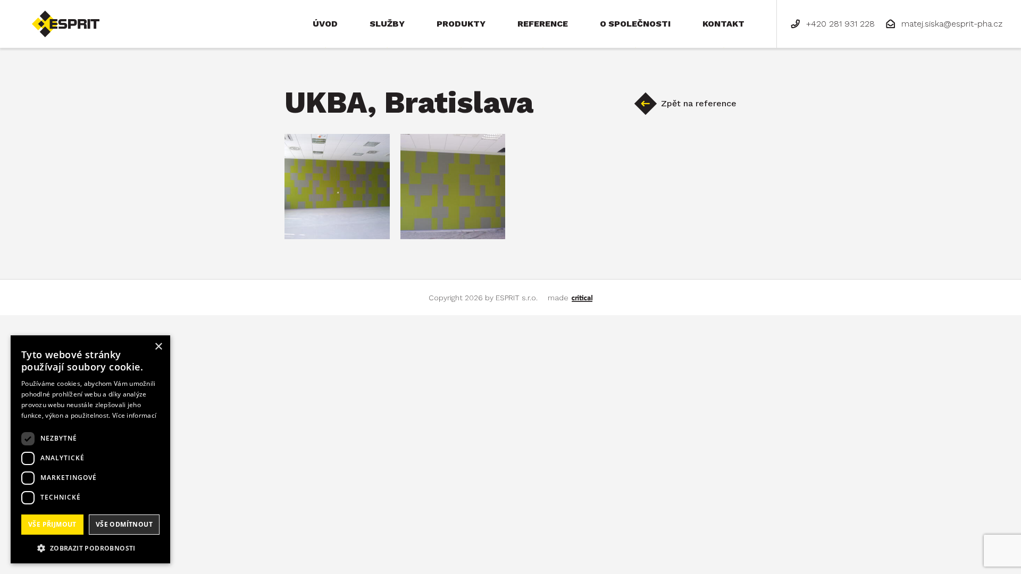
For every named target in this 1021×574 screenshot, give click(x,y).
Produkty (461, 24)
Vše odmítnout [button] (124, 524)
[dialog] (90, 449)
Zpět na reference (699, 103)
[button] (90, 547)
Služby (387, 24)
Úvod (325, 24)
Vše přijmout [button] (52, 524)
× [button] (158, 347)
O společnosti (635, 24)
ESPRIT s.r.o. (56, 15)
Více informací (134, 415)
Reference (542, 24)
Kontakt (723, 24)
